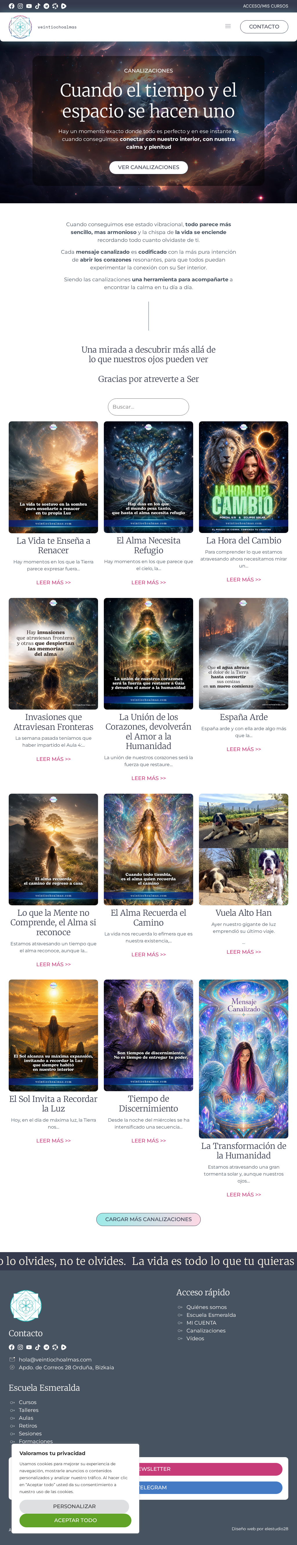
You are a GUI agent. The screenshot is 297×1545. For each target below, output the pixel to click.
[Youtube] (29, 6)
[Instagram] (20, 6)
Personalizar (74, 1506)
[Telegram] (46, 6)
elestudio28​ (276, 1528)
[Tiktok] (38, 6)
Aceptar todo (75, 1520)
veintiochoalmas (57, 27)
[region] (75, 1488)
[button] (227, 27)
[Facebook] (12, 6)
